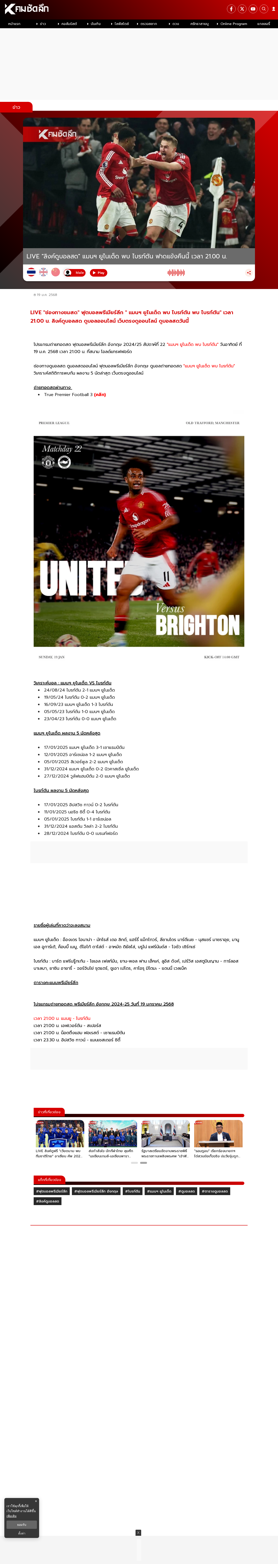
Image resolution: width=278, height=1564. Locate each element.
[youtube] (253, 8)
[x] (242, 8)
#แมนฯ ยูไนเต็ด (159, 1191)
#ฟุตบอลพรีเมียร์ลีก (51, 1191)
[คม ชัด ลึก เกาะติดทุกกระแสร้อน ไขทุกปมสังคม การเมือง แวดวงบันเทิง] (139, 9)
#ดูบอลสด (186, 1191)
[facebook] (231, 8)
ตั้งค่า (21, 1533)
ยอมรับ (21, 1524)
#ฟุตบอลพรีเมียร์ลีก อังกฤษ (96, 1191)
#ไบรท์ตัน (132, 1191)
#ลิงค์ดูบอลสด (47, 1201)
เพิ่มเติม (12, 1516)
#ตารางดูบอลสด (215, 1191)
